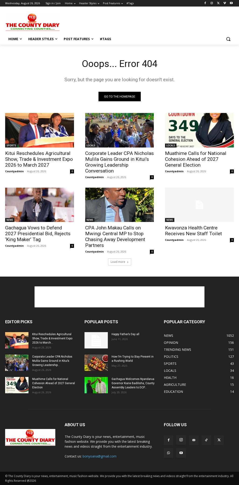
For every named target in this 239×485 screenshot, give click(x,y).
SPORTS (11, 145)
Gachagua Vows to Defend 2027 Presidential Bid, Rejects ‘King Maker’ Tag (37, 233)
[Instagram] (211, 3)
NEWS (10, 219)
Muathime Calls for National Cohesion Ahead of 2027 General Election (195, 159)
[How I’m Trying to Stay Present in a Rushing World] (96, 363)
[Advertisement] (114, 22)
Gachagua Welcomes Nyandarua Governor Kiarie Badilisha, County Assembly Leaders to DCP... (133, 383)
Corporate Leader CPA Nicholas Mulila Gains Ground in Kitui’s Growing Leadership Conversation (119, 162)
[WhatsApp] (168, 453)
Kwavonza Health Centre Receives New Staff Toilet (193, 230)
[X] (218, 3)
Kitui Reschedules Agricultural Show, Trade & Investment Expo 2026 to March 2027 (39, 159)
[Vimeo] (224, 3)
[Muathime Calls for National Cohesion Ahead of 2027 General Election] (199, 130)
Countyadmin (14, 171)
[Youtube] (231, 3)
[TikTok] (206, 440)
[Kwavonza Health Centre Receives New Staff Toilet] (199, 205)
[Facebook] (205, 3)
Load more (118, 262)
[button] (228, 39)
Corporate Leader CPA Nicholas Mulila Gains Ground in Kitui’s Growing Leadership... (52, 361)
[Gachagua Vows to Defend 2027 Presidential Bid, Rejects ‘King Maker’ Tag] (39, 205)
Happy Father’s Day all (125, 334)
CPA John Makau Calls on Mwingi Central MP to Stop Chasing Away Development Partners (115, 236)
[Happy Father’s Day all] (96, 340)
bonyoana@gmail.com (99, 456)
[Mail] (193, 440)
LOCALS (91, 145)
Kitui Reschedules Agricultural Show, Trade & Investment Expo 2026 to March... (52, 338)
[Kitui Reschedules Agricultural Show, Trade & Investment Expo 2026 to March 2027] (39, 130)
